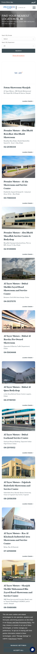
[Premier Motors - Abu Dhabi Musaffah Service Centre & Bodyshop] (18, 218)
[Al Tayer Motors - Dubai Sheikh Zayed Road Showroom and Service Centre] (18, 269)
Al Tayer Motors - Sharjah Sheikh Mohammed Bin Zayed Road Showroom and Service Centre (18, 590)
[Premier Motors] (8, 7)
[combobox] (18, 39)
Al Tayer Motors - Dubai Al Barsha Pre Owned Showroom (17, 339)
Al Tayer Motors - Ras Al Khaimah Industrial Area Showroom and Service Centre (17, 538)
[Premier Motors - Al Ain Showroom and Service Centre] (18, 167)
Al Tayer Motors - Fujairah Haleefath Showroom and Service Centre (17, 485)
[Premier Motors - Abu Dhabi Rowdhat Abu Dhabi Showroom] (18, 116)
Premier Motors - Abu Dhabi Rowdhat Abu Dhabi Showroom (18, 134)
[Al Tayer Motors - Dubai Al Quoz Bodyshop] (18, 372)
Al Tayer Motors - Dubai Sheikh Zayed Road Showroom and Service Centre (16, 288)
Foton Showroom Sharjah (17, 87)
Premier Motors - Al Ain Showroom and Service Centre (16, 185)
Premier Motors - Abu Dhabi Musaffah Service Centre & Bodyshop (18, 236)
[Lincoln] (20, 7)
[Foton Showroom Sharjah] (18, 73)
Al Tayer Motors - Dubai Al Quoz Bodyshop (17, 388)
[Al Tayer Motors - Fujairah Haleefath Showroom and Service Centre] (18, 467)
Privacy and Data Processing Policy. (19, 622)
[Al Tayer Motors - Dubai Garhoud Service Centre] (18, 420)
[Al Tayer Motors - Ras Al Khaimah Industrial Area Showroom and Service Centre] (18, 518)
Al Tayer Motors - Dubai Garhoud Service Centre (16, 436)
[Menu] (34, 8)
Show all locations (19, 55)
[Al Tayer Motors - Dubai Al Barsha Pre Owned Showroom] (18, 321)
